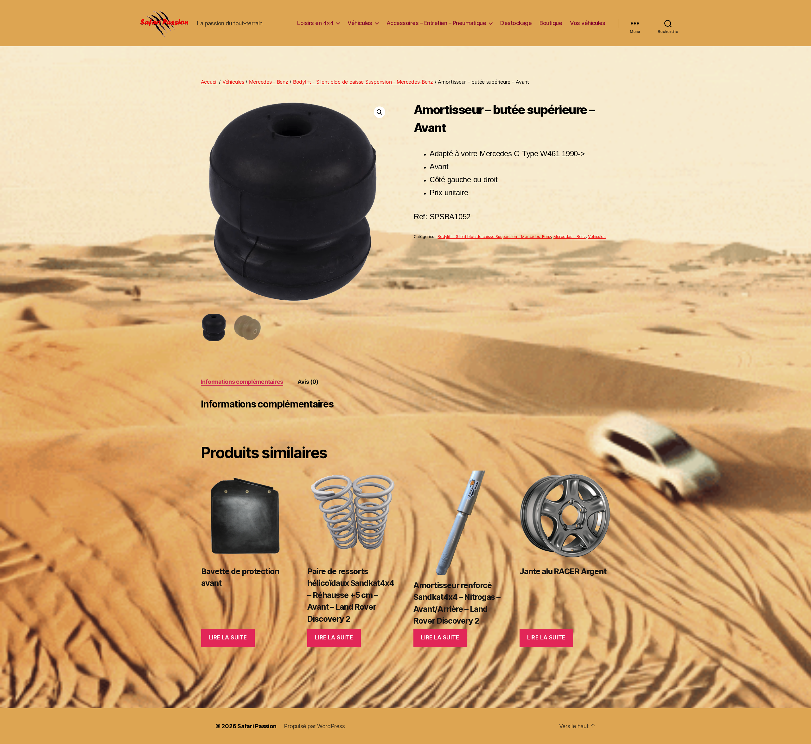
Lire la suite (228, 637)
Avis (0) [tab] (307, 381)
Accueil (209, 82)
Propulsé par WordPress (314, 726)
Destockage (516, 23)
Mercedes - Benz (268, 82)
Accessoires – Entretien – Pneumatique (436, 23)
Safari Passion (256, 726)
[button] (379, 112)
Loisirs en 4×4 (315, 23)
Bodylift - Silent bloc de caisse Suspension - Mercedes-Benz (363, 82)
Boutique (551, 23)
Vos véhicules (587, 23)
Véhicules (360, 23)
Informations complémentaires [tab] (242, 381)
